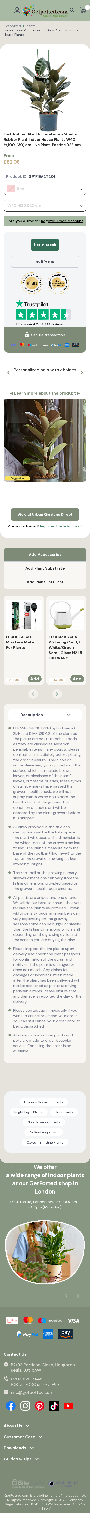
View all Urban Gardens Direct (45, 514)
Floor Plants (64, 1112)
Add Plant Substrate (45, 568)
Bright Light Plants (28, 1112)
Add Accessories (45, 554)
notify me (45, 261)
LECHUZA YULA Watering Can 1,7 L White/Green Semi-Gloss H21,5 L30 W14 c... (66, 647)
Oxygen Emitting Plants (45, 1142)
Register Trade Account (62, 220)
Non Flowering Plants (44, 1122)
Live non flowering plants (43, 1102)
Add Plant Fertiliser (45, 581)
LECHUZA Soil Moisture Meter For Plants (21, 642)
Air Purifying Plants (43, 1132)
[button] (8, 372)
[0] (82, 10)
